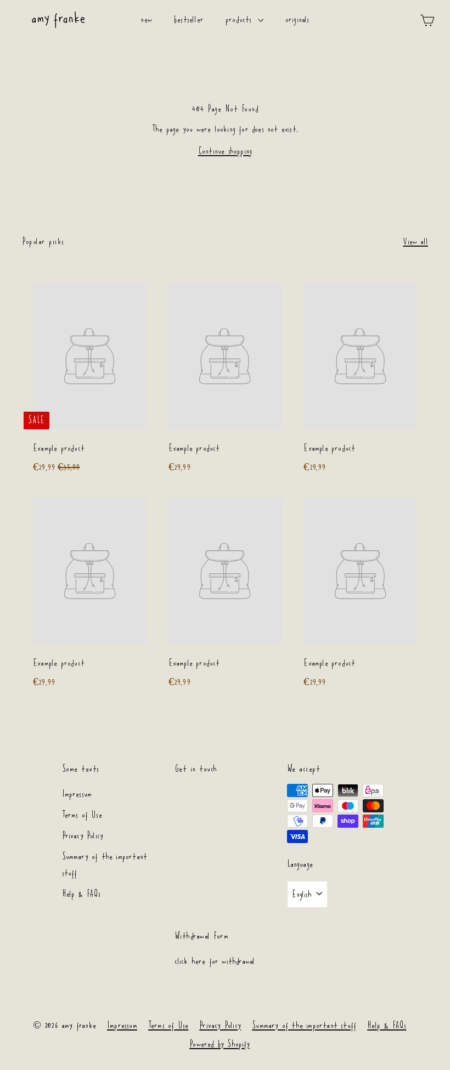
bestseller (189, 19)
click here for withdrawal (215, 961)
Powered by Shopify (219, 1044)
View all (415, 241)
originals (297, 19)
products (240, 19)
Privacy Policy (83, 835)
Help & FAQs (81, 894)
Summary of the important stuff (105, 865)
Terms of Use (82, 815)
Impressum (77, 794)
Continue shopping (225, 151)
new (146, 19)
